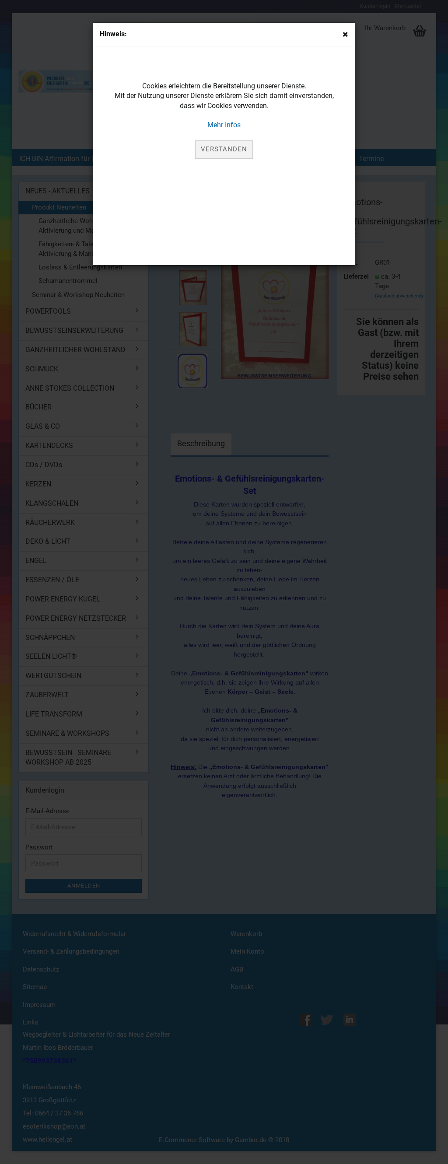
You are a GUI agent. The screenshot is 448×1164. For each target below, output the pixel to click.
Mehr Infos (224, 125)
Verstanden (224, 149)
